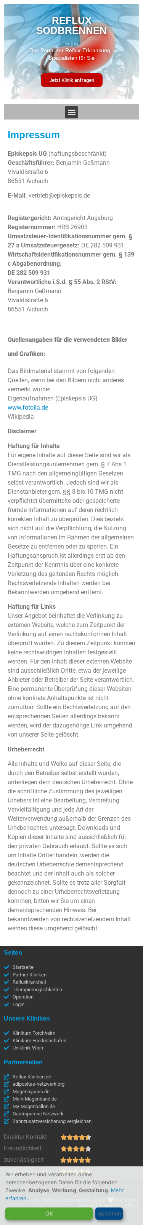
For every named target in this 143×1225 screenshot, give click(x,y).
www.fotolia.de (28, 407)
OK (49, 1213)
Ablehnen (109, 1213)
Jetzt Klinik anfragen (71, 80)
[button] (71, 112)
